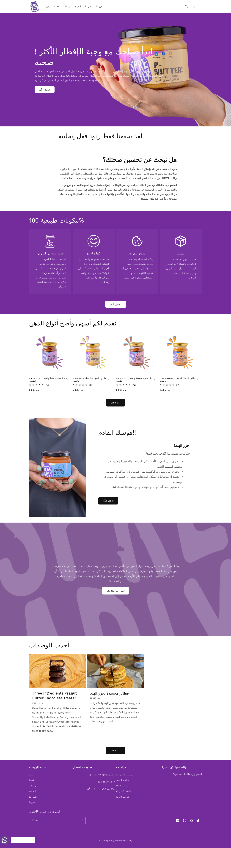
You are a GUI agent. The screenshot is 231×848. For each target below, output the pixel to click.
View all (115, 402)
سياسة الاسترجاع (124, 791)
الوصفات (33, 785)
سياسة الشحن (122, 780)
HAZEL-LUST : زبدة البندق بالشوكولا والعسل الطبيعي (48, 379)
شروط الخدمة (122, 797)
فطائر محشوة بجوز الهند (109, 693)
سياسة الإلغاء (122, 785)
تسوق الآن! (115, 304)
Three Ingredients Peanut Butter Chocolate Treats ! (54, 695)
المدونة (32, 791)
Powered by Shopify (123, 841)
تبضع (31, 774)
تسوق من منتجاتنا (115, 590)
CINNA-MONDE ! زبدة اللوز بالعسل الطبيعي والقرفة (179, 379)
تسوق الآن (44, 89)
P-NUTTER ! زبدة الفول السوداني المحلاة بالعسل (91, 379)
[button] (186, 6)
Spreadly (110, 841)
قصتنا (31, 780)
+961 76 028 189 (105, 781)
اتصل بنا (33, 797)
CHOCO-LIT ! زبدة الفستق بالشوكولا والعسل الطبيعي (135, 379)
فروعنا (32, 802)
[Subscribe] (82, 820)
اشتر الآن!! (108, 500)
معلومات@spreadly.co (102, 774)
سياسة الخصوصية (124, 774)
